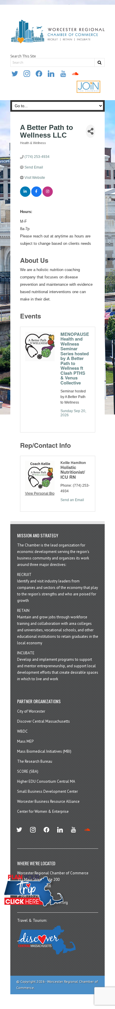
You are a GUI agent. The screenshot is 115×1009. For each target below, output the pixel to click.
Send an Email (72, 500)
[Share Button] (90, 131)
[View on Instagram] (47, 196)
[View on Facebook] (36, 196)
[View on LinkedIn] (25, 196)
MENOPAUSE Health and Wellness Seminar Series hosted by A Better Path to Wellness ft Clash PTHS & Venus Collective (74, 358)
